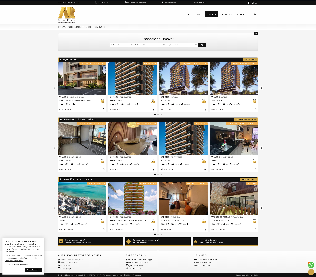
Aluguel (226, 14)
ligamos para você (135, 266)
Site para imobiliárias (242, 275)
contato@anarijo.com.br (138, 263)
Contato (242, 14)
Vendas (211, 14)
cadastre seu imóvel (204, 263)
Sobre (198, 14)
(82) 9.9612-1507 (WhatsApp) (140, 260)
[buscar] (202, 45)
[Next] (261, 88)
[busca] (255, 14)
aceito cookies (34, 270)
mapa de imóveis (203, 266)
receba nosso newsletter (206, 260)
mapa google (65, 268)
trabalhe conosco (135, 268)
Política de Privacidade (133, 275)
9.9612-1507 (103, 3)
